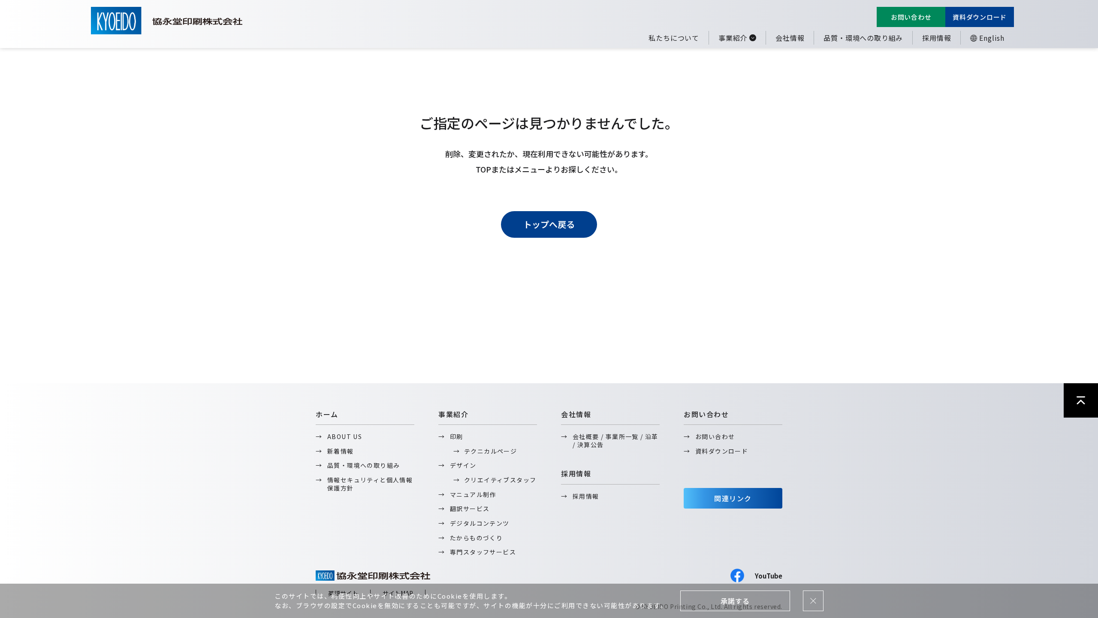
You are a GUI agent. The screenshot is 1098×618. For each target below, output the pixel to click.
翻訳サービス (469, 508)
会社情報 (789, 38)
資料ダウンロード (980, 16)
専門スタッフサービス (483, 552)
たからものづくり (476, 537)
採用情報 (936, 38)
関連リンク (733, 498)
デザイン (463, 465)
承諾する (735, 601)
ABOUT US (344, 436)
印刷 (456, 436)
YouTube (768, 576)
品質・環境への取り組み (863, 38)
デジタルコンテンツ (480, 523)
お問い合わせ (911, 16)
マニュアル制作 (473, 494)
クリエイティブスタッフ (500, 480)
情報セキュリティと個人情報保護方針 (370, 484)
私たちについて (674, 38)
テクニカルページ (490, 451)
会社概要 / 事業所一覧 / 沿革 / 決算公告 (615, 440)
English (991, 38)
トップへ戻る (549, 224)
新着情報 (340, 451)
